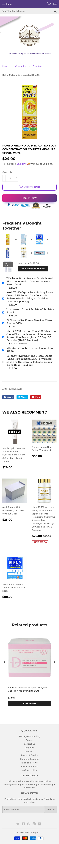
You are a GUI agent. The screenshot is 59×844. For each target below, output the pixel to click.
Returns (29, 751)
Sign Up (51, 809)
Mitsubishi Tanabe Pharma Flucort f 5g (29, 347)
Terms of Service (29, 755)
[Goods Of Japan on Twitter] (17, 824)
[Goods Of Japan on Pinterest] (28, 824)
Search (29, 740)
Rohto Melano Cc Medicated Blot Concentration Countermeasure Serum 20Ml (29, 281)
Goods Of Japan (30, 832)
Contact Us (29, 744)
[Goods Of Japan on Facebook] (23, 824)
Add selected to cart (33, 268)
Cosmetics (20, 66)
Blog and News (29, 762)
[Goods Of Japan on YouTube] (39, 824)
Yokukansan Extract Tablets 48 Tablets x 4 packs (30, 311)
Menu (9, 4)
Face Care (38, 66)
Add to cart (29, 703)
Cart (54, 4)
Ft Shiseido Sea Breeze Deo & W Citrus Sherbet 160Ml (29, 322)
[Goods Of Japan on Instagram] (34, 824)
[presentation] (4, 661)
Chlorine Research (29, 759)
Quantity (7, 172)
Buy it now (29, 198)
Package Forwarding (29, 736)
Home (5, 66)
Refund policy (29, 770)
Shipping (22, 163)
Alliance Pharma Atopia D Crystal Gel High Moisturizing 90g (27, 689)
